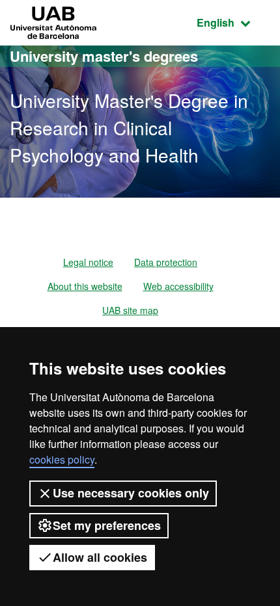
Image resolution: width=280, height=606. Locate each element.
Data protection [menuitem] (165, 262)
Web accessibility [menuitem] (178, 286)
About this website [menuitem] (85, 286)
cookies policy (61, 459)
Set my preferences (107, 525)
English (233, 22)
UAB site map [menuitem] (130, 310)
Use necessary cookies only (131, 492)
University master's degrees (104, 56)
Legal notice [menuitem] (88, 262)
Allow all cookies (100, 557)
